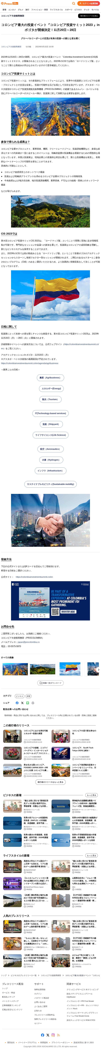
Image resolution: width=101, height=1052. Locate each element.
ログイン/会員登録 (90, 3)
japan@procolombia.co (29, 642)
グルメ (20, 10)
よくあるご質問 (40, 1006)
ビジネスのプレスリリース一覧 (24, 975)
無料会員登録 (39, 989)
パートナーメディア (10, 1001)
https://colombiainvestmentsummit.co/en (34, 577)
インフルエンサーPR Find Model (80, 1001)
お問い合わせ (39, 1002)
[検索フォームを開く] (73, 3)
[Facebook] (17, 703)
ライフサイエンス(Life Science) (50, 435)
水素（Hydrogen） (51, 460)
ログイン (38, 994)
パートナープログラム (27, 1042)
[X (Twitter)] (22, 703)
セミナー (38, 1023)
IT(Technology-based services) (50, 413)
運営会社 (11, 1042)
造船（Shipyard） (51, 424)
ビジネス (78, 10)
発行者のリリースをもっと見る (50, 782)
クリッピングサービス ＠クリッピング (83, 989)
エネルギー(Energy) (51, 388)
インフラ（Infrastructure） (50, 471)
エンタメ (12, 10)
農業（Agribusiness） (50, 378)
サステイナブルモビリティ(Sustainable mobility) (50, 484)
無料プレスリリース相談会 (45, 1019)
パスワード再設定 (41, 998)
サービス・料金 (8, 993)
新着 (4, 10)
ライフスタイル (56, 10)
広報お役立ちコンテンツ (12, 1010)
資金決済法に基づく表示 (84, 1042)
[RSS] (58, 1035)
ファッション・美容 (39, 10)
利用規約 (44, 1042)
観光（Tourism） (50, 399)
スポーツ (68, 10)
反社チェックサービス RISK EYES (81, 1020)
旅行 (27, 10)
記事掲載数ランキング (11, 1005)
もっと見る (91, 795)
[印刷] (33, 703)
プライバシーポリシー (60, 1042)
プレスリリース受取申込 (44, 1015)
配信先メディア (8, 997)
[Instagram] (53, 1035)
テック (86, 10)
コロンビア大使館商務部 (11, 47)
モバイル (95, 10)
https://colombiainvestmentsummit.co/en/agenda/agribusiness (29, 363)
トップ (4, 975)
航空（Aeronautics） (50, 449)
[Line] (27, 703)
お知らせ (38, 1011)
